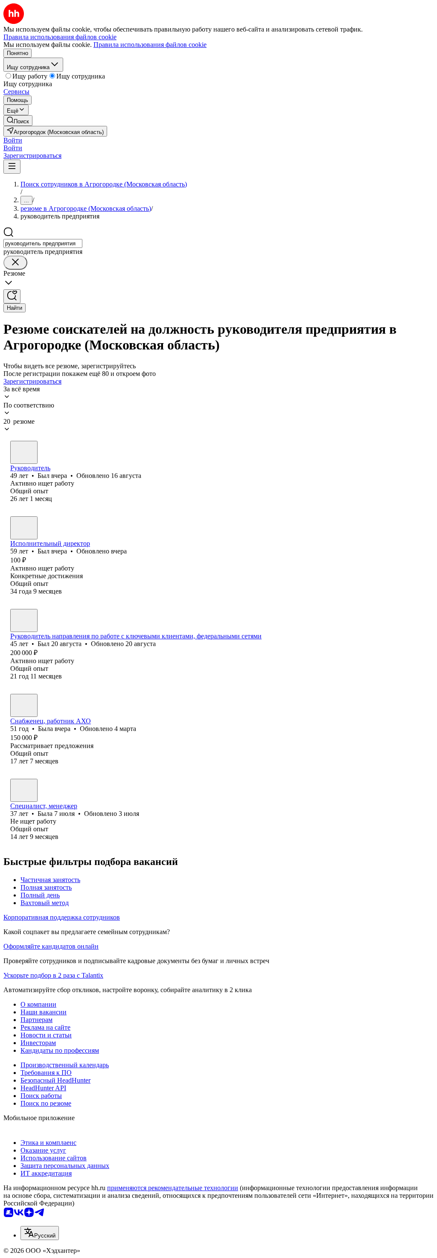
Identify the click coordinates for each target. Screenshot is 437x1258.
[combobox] (42, 243)
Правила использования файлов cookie (150, 44)
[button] (12, 140)
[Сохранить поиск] (11, 296)
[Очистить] (15, 263)
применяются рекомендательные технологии (172, 1187)
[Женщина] (24, 705)
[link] (17, 120)
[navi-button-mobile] (11, 167)
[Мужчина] (24, 452)
